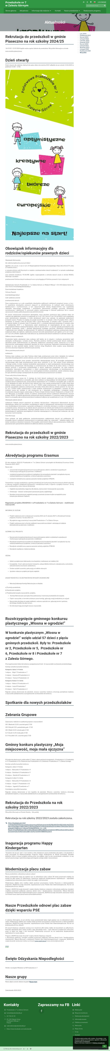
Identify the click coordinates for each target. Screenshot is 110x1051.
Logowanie (102, 2)
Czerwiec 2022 (84, 40)
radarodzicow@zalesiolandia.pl (16, 1026)
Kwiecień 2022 (84, 42)
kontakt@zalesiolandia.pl (14, 1013)
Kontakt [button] (58, 11)
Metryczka (78, 1025)
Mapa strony (79, 1029)
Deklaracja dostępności (82, 1016)
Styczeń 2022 (84, 44)
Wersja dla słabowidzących (13, 1049)
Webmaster (78, 1010)
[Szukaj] (105, 5)
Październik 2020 (85, 51)
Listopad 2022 (84, 39)
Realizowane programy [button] (92, 11)
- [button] (28, 1049)
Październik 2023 (85, 35)
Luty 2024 (83, 34)
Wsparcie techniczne (81, 1013)
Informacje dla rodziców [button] (40, 11)
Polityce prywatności (99, 1043)
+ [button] (84, 2)
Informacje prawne (80, 1019)
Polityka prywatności (81, 1022)
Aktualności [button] (24, 11)
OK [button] (104, 1046)
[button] (91, 2)
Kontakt (77, 1035)
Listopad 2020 (84, 49)
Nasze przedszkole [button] (71, 11)
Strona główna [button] (10, 11)
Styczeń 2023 (84, 37)
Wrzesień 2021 (84, 47)
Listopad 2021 (84, 46)
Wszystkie (83, 52)
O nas (76, 1032)
